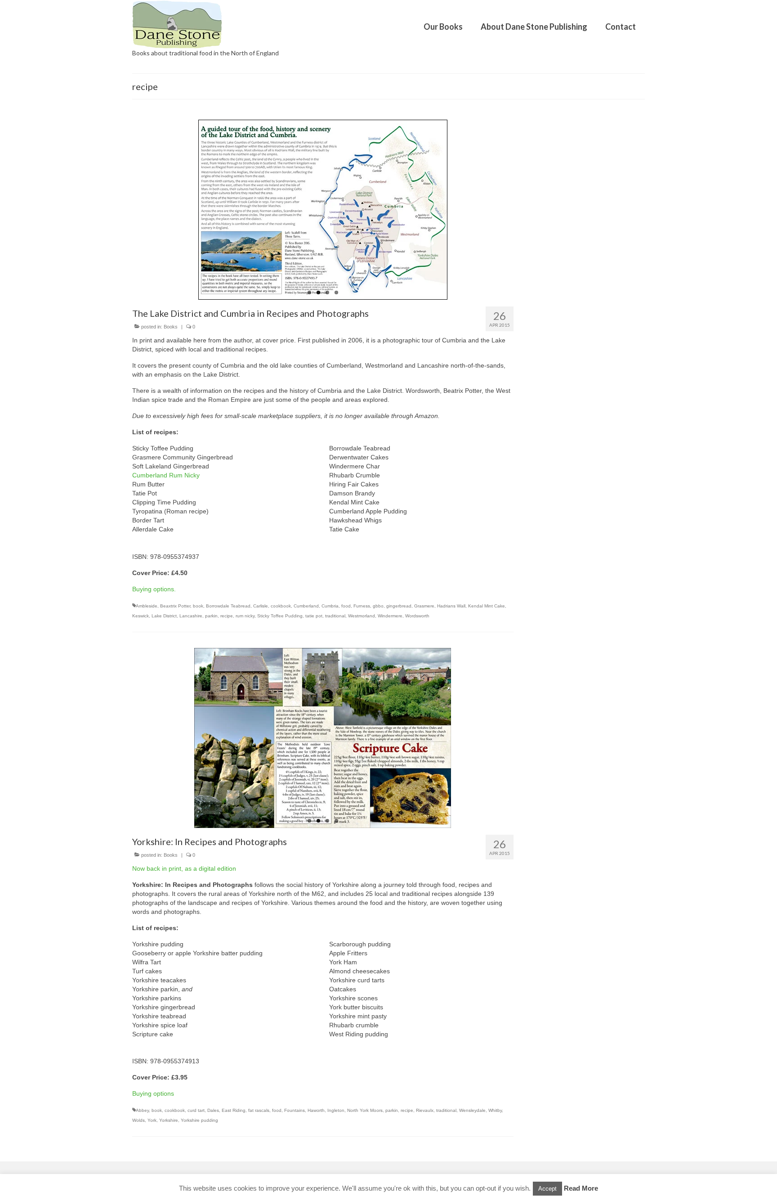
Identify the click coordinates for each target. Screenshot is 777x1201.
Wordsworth (417, 615)
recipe (226, 615)
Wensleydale (472, 1110)
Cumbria (330, 605)
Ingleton (335, 1110)
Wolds (138, 1120)
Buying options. (154, 589)
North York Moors (365, 1110)
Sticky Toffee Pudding (280, 615)
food (346, 605)
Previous (142, 210)
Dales (213, 1110)
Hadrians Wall (451, 605)
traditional (335, 615)
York (151, 1120)
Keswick (140, 615)
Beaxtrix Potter (175, 605)
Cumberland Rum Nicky (166, 475)
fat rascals (258, 1110)
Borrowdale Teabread (228, 605)
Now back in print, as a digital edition (184, 868)
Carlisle (260, 605)
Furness (361, 605)
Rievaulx (424, 1110)
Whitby (495, 1110)
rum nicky (245, 615)
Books (171, 326)
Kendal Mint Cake (486, 605)
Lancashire (190, 615)
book (198, 605)
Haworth (316, 1110)
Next (504, 210)
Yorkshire (168, 1120)
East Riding (234, 1110)
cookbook (281, 605)
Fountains (294, 1110)
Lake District (164, 615)
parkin (211, 615)
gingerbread (398, 605)
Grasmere (424, 605)
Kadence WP (260, 1185)
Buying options (153, 1093)
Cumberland (306, 605)
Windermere (390, 615)
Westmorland (361, 615)
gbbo (378, 605)
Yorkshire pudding (199, 1120)
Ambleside (146, 605)
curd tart (196, 1110)
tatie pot (313, 615)
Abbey (142, 1110)
